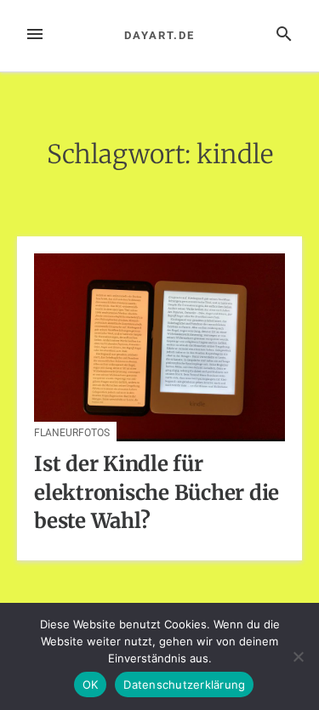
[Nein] (297, 656)
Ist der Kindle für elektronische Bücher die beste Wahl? (156, 492)
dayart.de (159, 35)
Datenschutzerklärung (184, 684)
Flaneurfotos (72, 433)
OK (91, 684)
